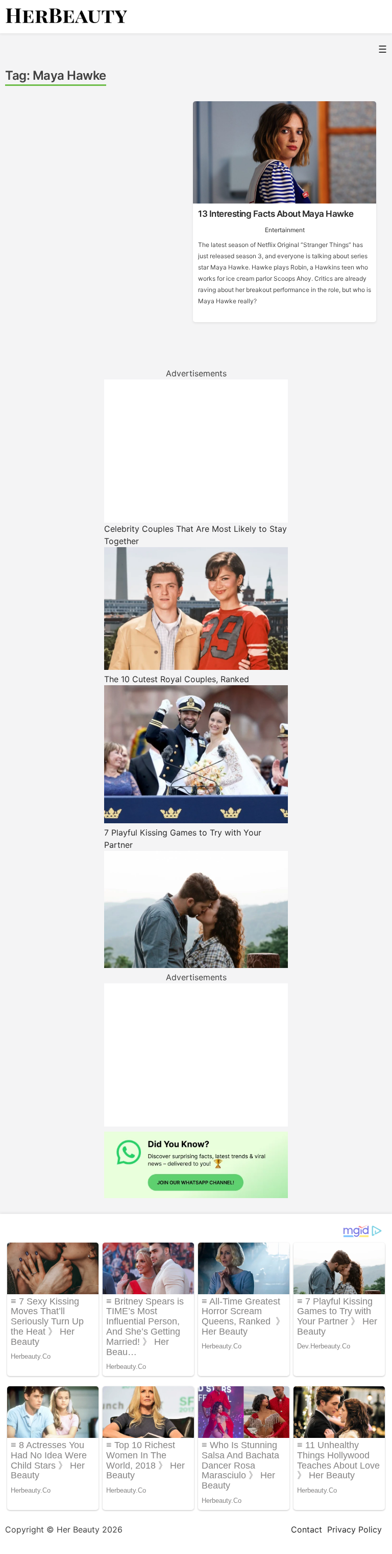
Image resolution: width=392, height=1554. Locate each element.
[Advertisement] (196, 451)
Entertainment (285, 230)
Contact (306, 1529)
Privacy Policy (354, 1529)
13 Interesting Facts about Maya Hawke (276, 214)
